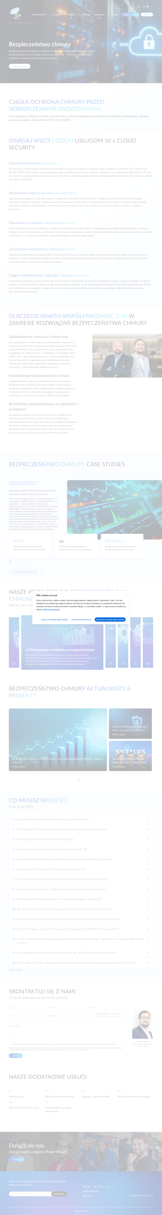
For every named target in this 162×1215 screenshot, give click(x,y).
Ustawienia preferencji (81, 619)
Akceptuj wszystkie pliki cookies (110, 619)
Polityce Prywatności (52, 609)
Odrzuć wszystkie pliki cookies (54, 619)
